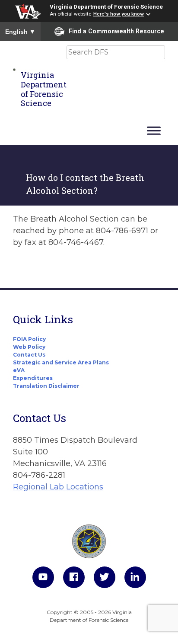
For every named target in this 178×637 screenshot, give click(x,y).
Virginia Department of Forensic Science (106, 6)
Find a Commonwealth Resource (116, 31)
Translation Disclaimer (46, 386)
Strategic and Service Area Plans (61, 362)
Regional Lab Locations (58, 487)
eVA (19, 370)
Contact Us (29, 354)
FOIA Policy (29, 339)
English (20, 31)
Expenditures (33, 378)
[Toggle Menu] (154, 130)
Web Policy (29, 347)
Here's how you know (118, 14)
